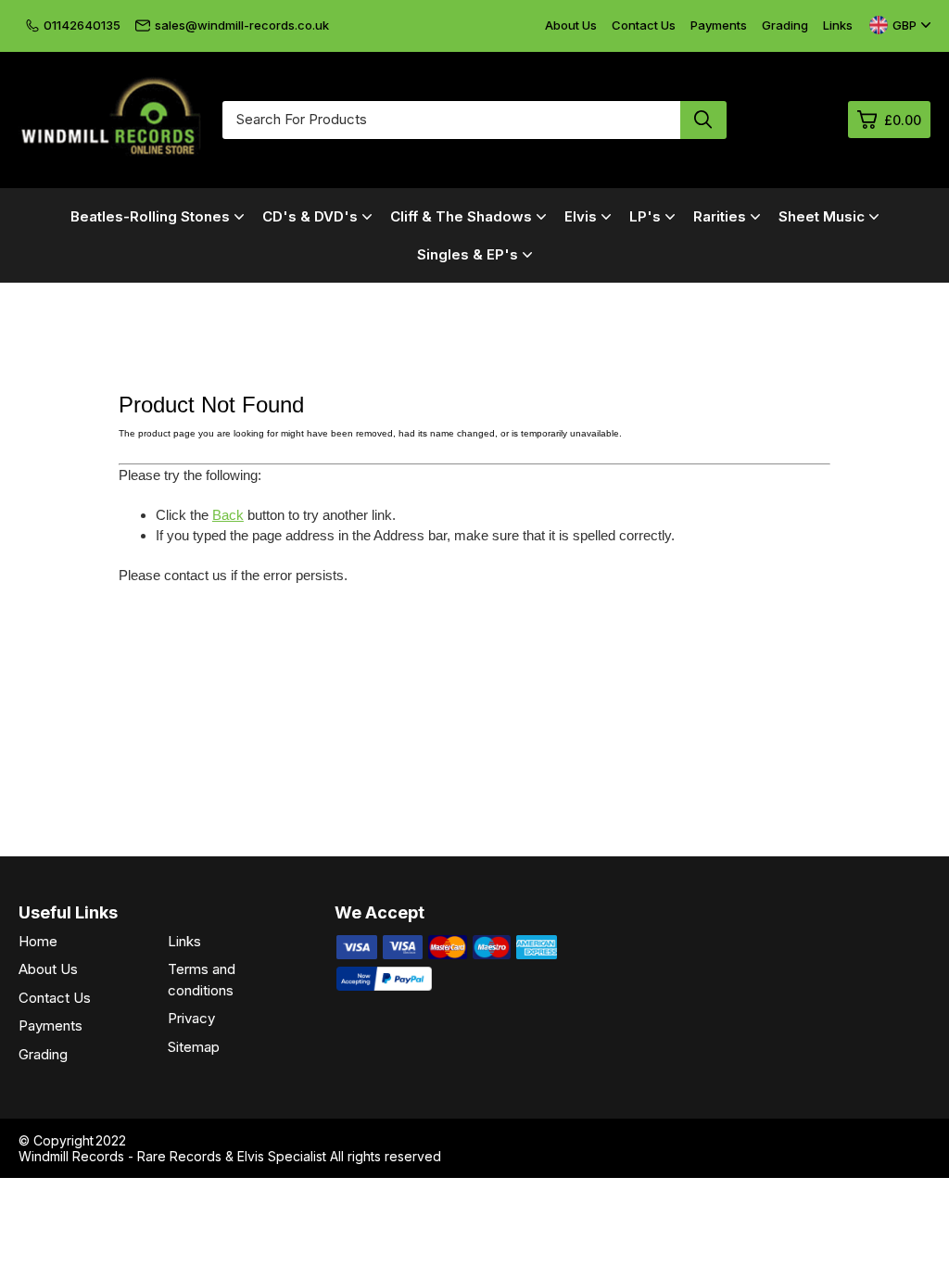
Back (228, 515)
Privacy (191, 1018)
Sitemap (194, 1047)
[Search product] (703, 120)
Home (38, 941)
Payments (718, 25)
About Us (571, 25)
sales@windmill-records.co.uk (242, 25)
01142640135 (82, 25)
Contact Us (644, 25)
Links (838, 25)
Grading (785, 25)
